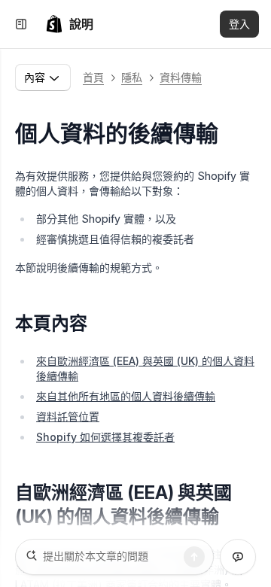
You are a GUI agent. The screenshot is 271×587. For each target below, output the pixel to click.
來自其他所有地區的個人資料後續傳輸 (125, 396)
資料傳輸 (181, 77)
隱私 (131, 77)
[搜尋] (194, 556)
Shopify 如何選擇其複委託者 (105, 436)
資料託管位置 (67, 416)
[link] (69, 24)
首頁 (93, 77)
